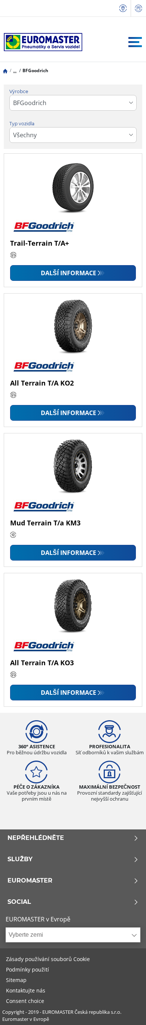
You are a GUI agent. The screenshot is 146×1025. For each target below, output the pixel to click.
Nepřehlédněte (35, 838)
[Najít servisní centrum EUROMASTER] (123, 8)
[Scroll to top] (126, 1009)
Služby (20, 859)
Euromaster (29, 881)
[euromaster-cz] (41, 42)
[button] (14, 70)
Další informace (68, 273)
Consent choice (25, 1000)
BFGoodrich (35, 70)
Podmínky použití (27, 969)
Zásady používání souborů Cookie (48, 959)
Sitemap (16, 979)
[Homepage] (5, 70)
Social (19, 902)
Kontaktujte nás (25, 990)
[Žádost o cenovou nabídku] (138, 8)
